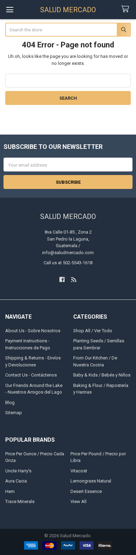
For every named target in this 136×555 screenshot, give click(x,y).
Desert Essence (86, 491)
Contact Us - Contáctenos (31, 375)
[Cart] (126, 9)
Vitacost (78, 470)
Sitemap (13, 412)
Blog (10, 402)
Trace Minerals (20, 501)
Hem (10, 491)
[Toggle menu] (9, 9)
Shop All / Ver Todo (92, 330)
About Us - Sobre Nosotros (32, 330)
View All (78, 501)
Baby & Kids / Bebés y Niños (101, 375)
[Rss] (74, 279)
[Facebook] (62, 279)
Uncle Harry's (18, 470)
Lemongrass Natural (90, 481)
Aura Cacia (16, 481)
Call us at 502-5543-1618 (68, 262)
